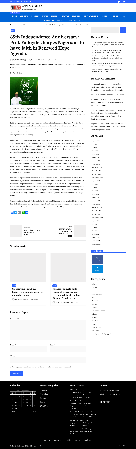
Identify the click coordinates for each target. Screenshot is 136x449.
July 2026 (95, 144)
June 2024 (95, 227)
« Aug (13, 411)
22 (12, 405)
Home (14, 16)
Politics (35, 16)
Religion (94, 314)
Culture (65, 16)
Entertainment (91, 16)
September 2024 (97, 217)
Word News (49, 20)
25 (23, 405)
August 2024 (96, 221)
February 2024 (96, 241)
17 (19, 402)
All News (24, 16)
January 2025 (96, 204)
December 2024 (97, 207)
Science (114, 16)
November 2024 (97, 211)
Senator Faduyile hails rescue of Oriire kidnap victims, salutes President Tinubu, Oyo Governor (66, 293)
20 (30, 402)
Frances (94, 95)
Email (52, 345)
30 (16, 408)
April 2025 (95, 194)
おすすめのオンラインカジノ (101, 334)
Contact (61, 20)
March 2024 (96, 237)
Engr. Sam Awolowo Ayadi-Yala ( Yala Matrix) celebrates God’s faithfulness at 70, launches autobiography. (107, 87)
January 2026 (96, 164)
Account (82, 20)
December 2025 (97, 167)
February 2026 (96, 161)
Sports (45, 16)
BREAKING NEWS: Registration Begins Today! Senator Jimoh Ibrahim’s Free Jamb (107, 102)
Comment (14, 319)
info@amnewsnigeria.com (110, 394)
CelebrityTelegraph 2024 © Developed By (26, 446)
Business (54, 16)
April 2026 (95, 154)
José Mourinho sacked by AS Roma (112, 95)
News (12, 30)
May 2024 (95, 231)
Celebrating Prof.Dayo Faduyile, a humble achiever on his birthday (27, 291)
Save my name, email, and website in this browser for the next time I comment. (41, 367)
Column (94, 284)
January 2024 (96, 244)
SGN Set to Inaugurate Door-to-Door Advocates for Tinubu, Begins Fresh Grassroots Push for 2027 (108, 58)
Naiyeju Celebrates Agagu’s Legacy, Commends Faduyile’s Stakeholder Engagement (81, 422)
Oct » (34, 411)
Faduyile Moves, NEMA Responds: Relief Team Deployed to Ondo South (82, 431)
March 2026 (96, 158)
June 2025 (95, 187)
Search (123, 30)
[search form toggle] (124, 17)
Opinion (104, 16)
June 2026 (95, 148)
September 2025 (97, 177)
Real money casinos (98, 311)
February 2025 (96, 201)
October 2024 (96, 214)
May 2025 (95, 191)
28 (34, 405)
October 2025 (96, 174)
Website (13, 356)
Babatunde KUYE (97, 99)
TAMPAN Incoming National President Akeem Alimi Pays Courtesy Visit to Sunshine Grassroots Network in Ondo (108, 44)
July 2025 (95, 184)
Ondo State (95, 301)
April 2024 (95, 234)
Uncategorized (96, 327)
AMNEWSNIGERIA (32, 6)
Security (94, 317)
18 (23, 402)
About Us (71, 20)
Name (13, 345)
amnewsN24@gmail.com (109, 390)
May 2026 (95, 151)
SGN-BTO (95, 321)
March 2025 (96, 197)
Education (76, 16)
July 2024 (95, 224)
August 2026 (96, 141)
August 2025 (96, 181)
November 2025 (97, 171)
